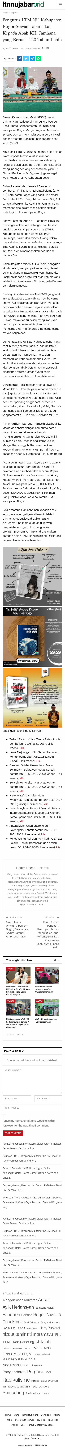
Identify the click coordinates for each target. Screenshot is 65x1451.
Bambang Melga (45, 1307)
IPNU (58, 1334)
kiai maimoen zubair (12, 1348)
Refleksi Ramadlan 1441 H (44, 1380)
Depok (8, 1321)
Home (8, 1415)
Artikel (15, 1425)
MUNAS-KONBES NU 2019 (19, 1359)
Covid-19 (53, 1314)
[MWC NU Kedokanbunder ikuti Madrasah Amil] (47, 1007)
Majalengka (23, 1353)
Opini (9, 1420)
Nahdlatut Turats (30, 1415)
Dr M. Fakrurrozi (32, 1322)
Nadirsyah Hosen (17, 1365)
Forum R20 (9, 1328)
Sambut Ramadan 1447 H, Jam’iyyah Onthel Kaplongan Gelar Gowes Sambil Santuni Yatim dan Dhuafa (30, 1173)
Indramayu (43, 1334)
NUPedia (41, 1420)
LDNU (36, 1348)
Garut (21, 1328)
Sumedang (13, 1393)
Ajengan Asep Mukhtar (20, 1300)
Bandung (11, 1315)
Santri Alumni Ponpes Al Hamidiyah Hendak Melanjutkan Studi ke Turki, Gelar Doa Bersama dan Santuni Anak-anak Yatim (48, 934)
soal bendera (41, 1387)
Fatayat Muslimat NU (51, 1322)
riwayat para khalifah (19, 1386)
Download (46, 1415)
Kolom (57, 1415)
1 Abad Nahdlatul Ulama (18, 1293)
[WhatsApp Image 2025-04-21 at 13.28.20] (32, 697)
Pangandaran (14, 1372)
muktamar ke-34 (42, 1354)
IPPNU (7, 1342)
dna (19, 1321)
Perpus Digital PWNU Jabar (40, 1425)
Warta (10, 968)
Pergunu (35, 1372)
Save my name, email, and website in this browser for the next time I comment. (29, 1123)
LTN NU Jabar (40, 1445)
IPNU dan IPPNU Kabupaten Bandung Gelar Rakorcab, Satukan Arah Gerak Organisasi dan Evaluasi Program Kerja (32, 1202)
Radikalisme (16, 1380)
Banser (26, 1315)
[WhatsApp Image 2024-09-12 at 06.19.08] (32, 576)
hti (29, 1334)
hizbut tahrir (14, 1334)
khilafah (43, 1342)
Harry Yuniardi (50, 1328)
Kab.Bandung (23, 1342)
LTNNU (7, 1354)
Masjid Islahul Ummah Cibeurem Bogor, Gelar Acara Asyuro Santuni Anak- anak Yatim (17, 929)
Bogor (39, 1315)
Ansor (44, 1300)
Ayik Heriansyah (18, 1307)
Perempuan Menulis (24, 1420)
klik (22, 748)
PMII (48, 1372)
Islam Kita (53, 1420)
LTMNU (46, 1348)
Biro (23, 1425)
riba (4, 1387)
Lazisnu (27, 1348)
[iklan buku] (32, 637)
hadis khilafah (32, 1328)
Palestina (37, 1365)
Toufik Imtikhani (34, 1393)
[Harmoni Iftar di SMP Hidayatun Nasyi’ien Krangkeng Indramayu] (47, 975)
